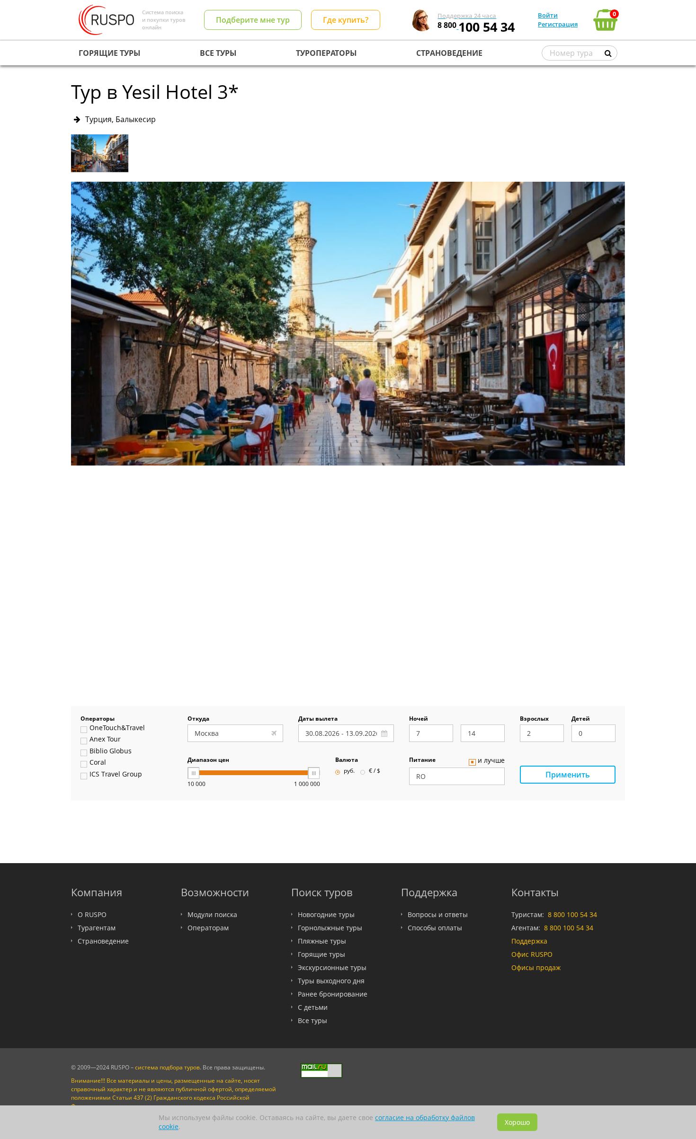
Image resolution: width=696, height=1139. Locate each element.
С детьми (313, 1007)
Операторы (97, 719)
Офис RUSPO (532, 954)
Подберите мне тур (253, 20)
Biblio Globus (110, 751)
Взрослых (534, 719)
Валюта (346, 760)
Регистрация (558, 24)
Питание (422, 760)
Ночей (418, 719)
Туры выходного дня (331, 980)
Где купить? (345, 20)
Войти (548, 15)
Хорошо (517, 1122)
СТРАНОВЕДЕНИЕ (449, 53)
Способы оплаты (435, 927)
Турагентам (97, 927)
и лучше (491, 761)
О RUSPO (92, 914)
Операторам (208, 927)
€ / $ (374, 771)
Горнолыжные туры (330, 927)
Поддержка (529, 940)
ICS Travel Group (115, 774)
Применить (567, 774)
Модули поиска (212, 914)
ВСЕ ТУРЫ (218, 53)
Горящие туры (321, 954)
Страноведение (103, 940)
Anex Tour (105, 739)
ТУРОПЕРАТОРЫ (326, 53)
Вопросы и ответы (438, 914)
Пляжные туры (322, 940)
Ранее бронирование (332, 993)
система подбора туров (167, 1067)
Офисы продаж (536, 967)
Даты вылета (318, 719)
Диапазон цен (208, 760)
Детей (580, 719)
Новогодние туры (326, 914)
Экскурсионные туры (332, 967)
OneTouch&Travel (117, 728)
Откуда (198, 719)
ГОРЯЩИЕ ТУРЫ (110, 53)
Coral (97, 763)
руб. (349, 771)
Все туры (312, 1020)
